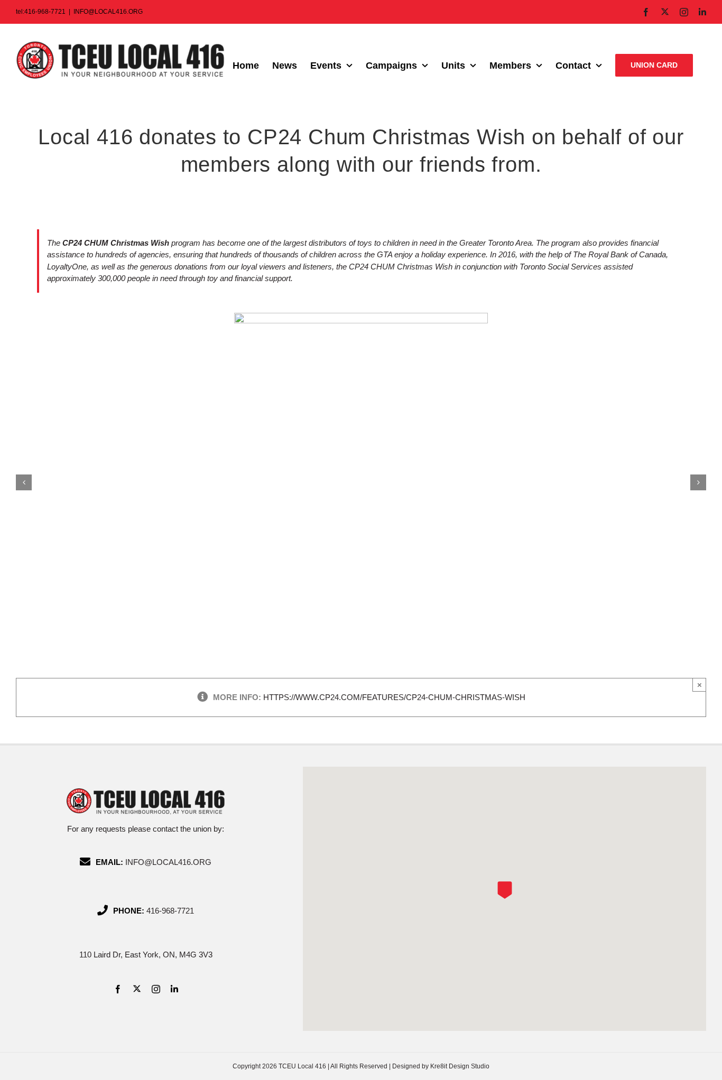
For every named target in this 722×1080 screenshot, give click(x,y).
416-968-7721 (170, 910)
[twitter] (137, 988)
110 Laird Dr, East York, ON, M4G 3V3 (145, 954)
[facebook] (118, 989)
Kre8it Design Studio (459, 1066)
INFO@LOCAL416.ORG (108, 11)
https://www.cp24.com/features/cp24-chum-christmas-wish (394, 697)
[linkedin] (174, 989)
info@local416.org (168, 862)
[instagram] (156, 989)
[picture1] (361, 317)
